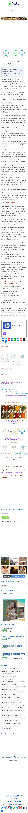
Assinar (5, 517)
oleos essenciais (7, 707)
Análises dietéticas (7, 71)
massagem (5, 702)
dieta (11, 193)
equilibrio (3, 383)
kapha (7, 383)
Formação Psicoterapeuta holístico (13, 637)
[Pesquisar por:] (18, 10)
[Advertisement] (14, 35)
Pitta (20, 232)
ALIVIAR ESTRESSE (19, 756)
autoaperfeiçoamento (9, 676)
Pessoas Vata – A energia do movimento (5, 374)
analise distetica (8, 382)
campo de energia (7, 686)
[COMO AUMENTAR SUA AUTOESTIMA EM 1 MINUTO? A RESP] (5, 570)
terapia (16, 720)
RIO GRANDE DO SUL (8, 658)
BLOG (13, 756)
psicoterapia (6, 712)
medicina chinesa (16, 702)
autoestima (20, 681)
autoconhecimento (8, 681)
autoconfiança (7, 679)
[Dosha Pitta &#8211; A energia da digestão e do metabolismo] (18, 358)
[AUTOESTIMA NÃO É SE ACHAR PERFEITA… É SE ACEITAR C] (23, 561)
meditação (5, 705)
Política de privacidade (20, 757)
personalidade (19, 707)
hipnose (15, 699)
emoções (21, 692)
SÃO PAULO (6, 640)
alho (4, 668)
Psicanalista (7, 628)
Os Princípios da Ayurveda (5, 362)
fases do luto (6, 699)
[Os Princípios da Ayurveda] (6, 358)
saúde (16, 718)
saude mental (6, 718)
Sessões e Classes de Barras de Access (13, 655)
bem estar (14, 684)
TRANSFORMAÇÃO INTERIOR (8, 757)
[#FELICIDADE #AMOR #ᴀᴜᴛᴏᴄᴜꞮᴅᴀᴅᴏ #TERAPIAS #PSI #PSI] (5, 561)
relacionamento (7, 715)
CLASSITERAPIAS (9, 734)
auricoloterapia (7, 673)
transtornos (6, 728)
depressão (5, 692)
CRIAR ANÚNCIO (7, 756)
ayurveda (5, 684)
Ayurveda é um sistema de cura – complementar (13, 421)
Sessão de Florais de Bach (12, 646)
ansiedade (5, 671)
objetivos (21, 705)
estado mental (6, 697)
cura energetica (14, 689)
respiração (18, 715)
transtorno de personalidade (10, 725)
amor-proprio (13, 668)
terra (11, 383)
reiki (14, 712)
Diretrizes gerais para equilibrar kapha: (12, 73)
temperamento (6, 720)
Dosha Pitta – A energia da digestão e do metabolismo (18, 363)
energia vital (19, 382)
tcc (22, 718)
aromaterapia (16, 671)
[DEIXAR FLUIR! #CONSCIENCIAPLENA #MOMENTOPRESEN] (14, 561)
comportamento (20, 686)
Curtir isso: (5, 75)
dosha (13, 382)
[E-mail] (4, 334)
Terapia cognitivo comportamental (12, 723)
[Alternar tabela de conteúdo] (20, 69)
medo (13, 705)
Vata (2, 234)
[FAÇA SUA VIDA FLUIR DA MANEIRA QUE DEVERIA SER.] (23, 570)
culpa (4, 689)
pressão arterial (7, 710)
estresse (17, 697)
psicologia (18, 710)
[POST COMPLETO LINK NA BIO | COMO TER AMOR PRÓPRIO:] (14, 570)
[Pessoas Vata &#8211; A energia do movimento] (6, 369)
